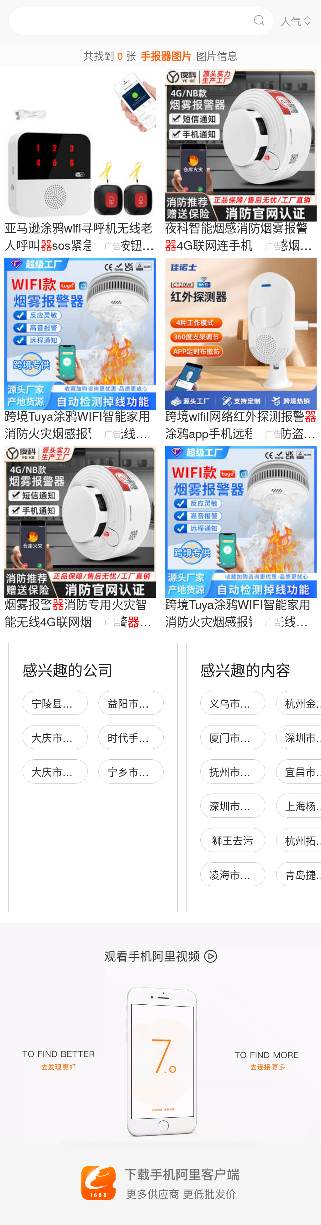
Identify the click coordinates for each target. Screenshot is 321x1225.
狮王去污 (232, 840)
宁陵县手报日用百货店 (83, 703)
